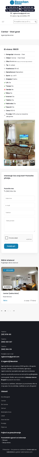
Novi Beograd (5, 397)
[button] (33, 121)
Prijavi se (4, 427)
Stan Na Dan (5, 420)
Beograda (34, 374)
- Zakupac (4, 440)
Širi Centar (4, 404)
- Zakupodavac (6, 442)
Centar (3, 401)
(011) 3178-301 (6, 334)
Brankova (13, 61)
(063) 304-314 (11, 191)
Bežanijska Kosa (6, 412)
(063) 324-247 (6, 342)
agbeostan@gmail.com (10, 357)
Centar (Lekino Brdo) (11, 293)
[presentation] (1, 311)
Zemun (3, 408)
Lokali (3, 416)
